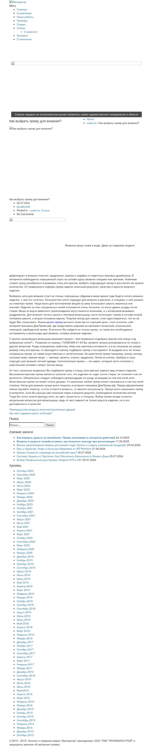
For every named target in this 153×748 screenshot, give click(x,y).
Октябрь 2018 (25, 605)
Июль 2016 (23, 683)
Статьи (21, 28)
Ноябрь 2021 (25, 508)
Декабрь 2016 (25, 672)
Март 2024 (23, 489)
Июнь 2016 (23, 686)
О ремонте (31, 31)
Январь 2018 (24, 638)
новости (91, 123)
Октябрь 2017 (25, 649)
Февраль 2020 (25, 549)
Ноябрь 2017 (25, 646)
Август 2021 (24, 519)
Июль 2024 (23, 486)
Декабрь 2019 (25, 556)
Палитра (22, 20)
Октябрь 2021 (25, 512)
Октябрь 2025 (25, 471)
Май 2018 (23, 623)
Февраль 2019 (25, 593)
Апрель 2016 (24, 694)
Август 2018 (24, 612)
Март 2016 (23, 698)
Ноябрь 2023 (25, 504)
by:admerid (23, 206)
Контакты (22, 35)
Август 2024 (24, 482)
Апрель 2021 (24, 530)
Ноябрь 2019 (25, 560)
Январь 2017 (24, 668)
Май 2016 (23, 690)
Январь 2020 (24, 552)
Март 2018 (23, 631)
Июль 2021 (23, 523)
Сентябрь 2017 (26, 653)
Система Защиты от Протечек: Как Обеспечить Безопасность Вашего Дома (63, 456)
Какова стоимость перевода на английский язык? (47, 452)
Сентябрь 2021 (26, 515)
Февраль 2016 (25, 701)
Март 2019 (23, 590)
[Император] (24, 2)
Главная (22, 9)
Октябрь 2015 (25, 716)
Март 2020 (23, 545)
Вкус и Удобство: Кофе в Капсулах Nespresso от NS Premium (54, 448)
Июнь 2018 (23, 619)
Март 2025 (23, 478)
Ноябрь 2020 (25, 538)
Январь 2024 (24, 497)
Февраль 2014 (25, 724)
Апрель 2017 (24, 657)
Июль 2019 (23, 575)
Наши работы (25, 17)
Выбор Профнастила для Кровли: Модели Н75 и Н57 (49, 460)
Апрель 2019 (24, 586)
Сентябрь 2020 (26, 541)
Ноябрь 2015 (25, 713)
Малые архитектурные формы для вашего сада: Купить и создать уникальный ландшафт (71, 445)
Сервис (21, 24)
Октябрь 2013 (25, 735)
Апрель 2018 (24, 627)
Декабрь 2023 (25, 500)
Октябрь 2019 (25, 564)
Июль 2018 (23, 616)
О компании (24, 13)
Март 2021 (23, 534)
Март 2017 (23, 660)
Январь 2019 (24, 597)
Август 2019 (24, 571)
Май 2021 (23, 526)
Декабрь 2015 (25, 709)
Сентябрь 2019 (26, 567)
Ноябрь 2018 (25, 601)
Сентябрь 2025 (26, 474)
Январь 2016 (24, 705)
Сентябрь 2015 (26, 720)
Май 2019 (23, 582)
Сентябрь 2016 (26, 675)
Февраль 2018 (25, 634)
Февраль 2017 (25, 664)
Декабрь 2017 (25, 642)
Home (90, 119)
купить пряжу (54, 322)
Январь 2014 (24, 727)
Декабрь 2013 (25, 731)
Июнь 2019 (23, 579)
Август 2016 (24, 679)
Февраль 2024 (25, 493)
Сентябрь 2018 (26, 608)
